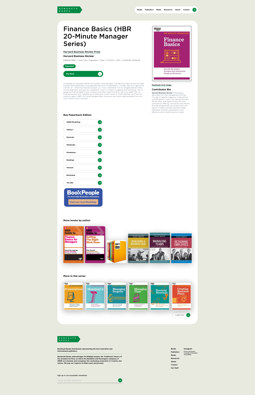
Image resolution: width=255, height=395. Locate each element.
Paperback (69, 66)
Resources (168, 10)
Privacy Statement (189, 351)
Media (158, 10)
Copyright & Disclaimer (191, 353)
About (177, 10)
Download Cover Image (161, 85)
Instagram (188, 349)
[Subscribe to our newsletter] (120, 380)
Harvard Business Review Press (81, 52)
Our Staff (174, 368)
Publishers (149, 10)
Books (139, 10)
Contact (186, 10)
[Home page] (69, 9)
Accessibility (187, 354)
